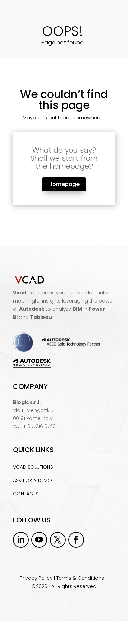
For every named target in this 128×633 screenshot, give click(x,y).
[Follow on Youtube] (39, 540)
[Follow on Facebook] (76, 540)
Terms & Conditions (80, 578)
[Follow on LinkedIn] (21, 540)
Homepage (64, 184)
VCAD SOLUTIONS (33, 467)
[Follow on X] (58, 540)
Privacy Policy (36, 578)
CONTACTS (25, 493)
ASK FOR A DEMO (32, 480)
